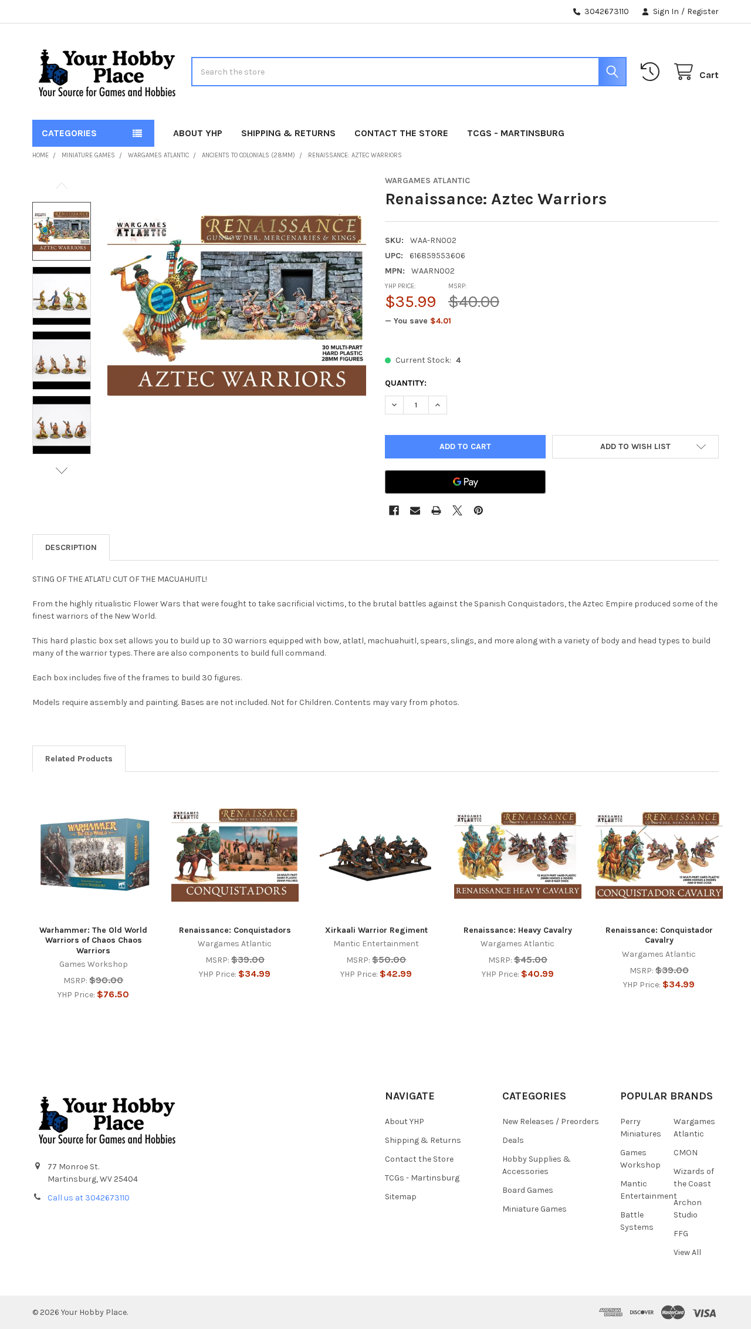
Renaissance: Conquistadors (235, 930)
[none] (236, 305)
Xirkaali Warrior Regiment (376, 930)
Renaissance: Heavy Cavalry (518, 930)
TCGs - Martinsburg (515, 133)
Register (703, 11)
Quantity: (406, 383)
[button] (635, 446)
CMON (686, 1153)
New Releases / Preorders (550, 1121)
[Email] (415, 510)
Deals (513, 1140)
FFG (681, 1234)
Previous (61, 186)
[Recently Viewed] (652, 72)
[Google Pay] (465, 482)
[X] (457, 510)
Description (71, 547)
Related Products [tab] (79, 759)
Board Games (527, 1190)
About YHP (197, 133)
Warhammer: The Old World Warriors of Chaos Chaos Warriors (93, 940)
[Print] (436, 510)
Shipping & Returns (288, 133)
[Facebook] (394, 510)
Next (61, 470)
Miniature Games (534, 1209)
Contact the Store (401, 133)
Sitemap (401, 1197)
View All (687, 1252)
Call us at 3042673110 (89, 1198)
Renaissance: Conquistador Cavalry (659, 935)
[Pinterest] (478, 510)
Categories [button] (69, 133)
